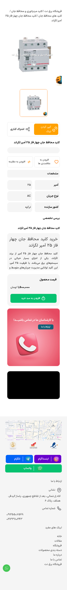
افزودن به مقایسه (17, 162)
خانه (59, 536)
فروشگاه (57, 546)
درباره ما (57, 555)
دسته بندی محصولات (50, 550)
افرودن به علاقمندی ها (44, 161)
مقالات (58, 541)
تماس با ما (56, 560)
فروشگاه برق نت (53, 564)
